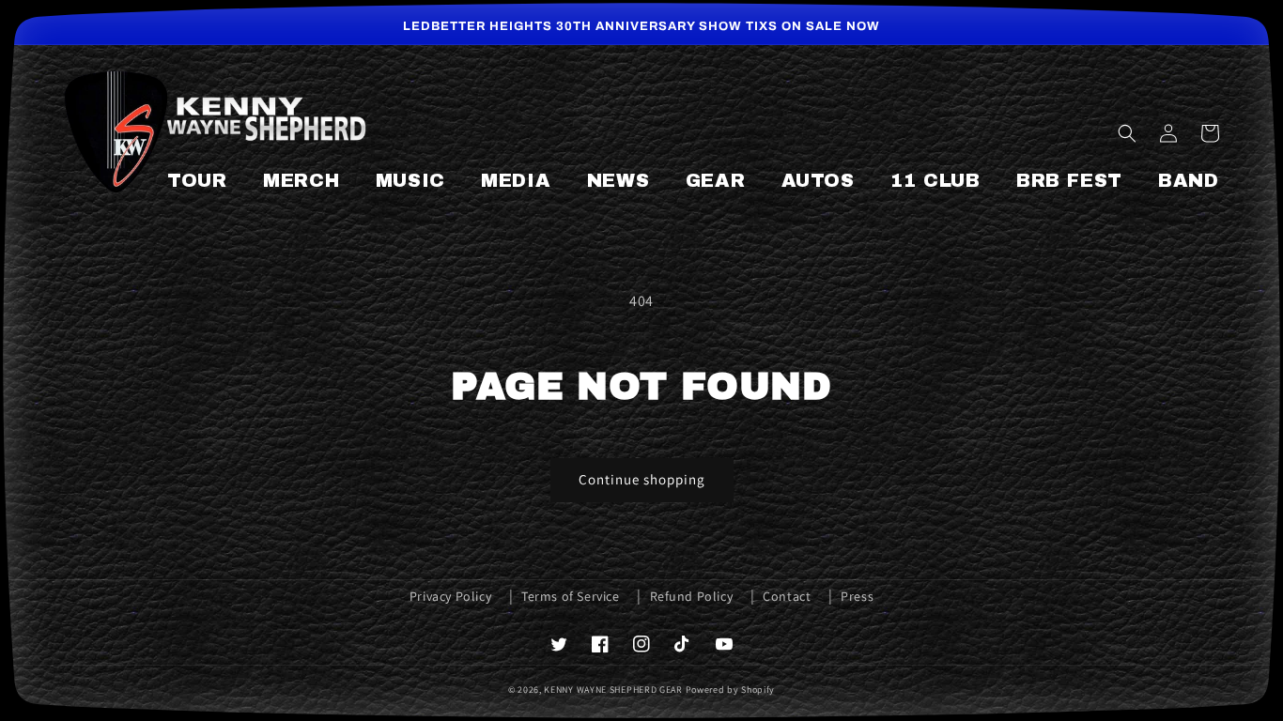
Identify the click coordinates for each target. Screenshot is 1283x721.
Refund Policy (692, 596)
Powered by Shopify (731, 689)
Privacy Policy (450, 596)
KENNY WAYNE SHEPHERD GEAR (613, 689)
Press (857, 596)
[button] (1127, 133)
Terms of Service (570, 596)
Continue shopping (642, 479)
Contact (787, 596)
